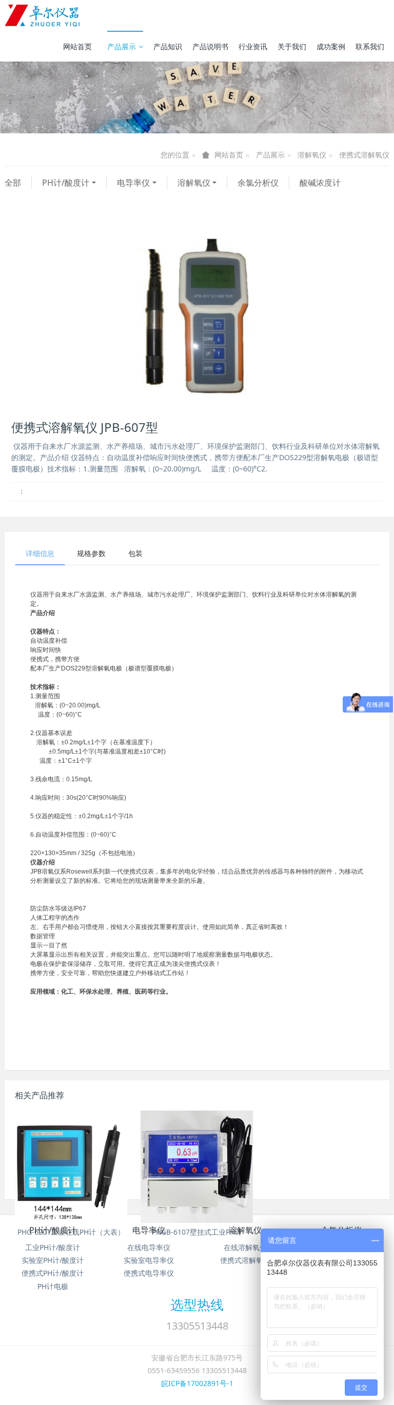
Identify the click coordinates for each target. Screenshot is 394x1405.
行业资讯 (253, 46)
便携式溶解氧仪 (364, 155)
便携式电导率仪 (149, 1273)
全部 (13, 182)
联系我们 (370, 46)
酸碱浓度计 (320, 182)
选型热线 (197, 1304)
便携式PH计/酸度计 (53, 1273)
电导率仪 (133, 182)
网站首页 (77, 46)
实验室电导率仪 (149, 1260)
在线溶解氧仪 (245, 1247)
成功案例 (331, 46)
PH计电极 (52, 1286)
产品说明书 (210, 46)
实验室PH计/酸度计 (53, 1260)
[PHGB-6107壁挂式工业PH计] (197, 1167)
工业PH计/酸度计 (52, 1247)
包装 (135, 553)
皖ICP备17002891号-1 (197, 1383)
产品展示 (121, 46)
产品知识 (167, 46)
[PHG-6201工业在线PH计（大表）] (71, 1167)
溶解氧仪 (312, 155)
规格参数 (91, 553)
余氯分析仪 (258, 182)
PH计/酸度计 (65, 182)
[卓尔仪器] (43, 15)
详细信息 (40, 553)
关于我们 (292, 46)
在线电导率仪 (148, 1247)
